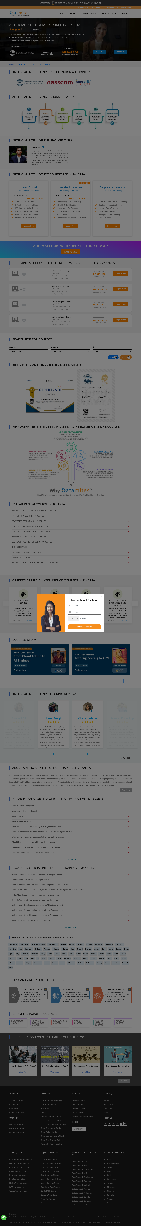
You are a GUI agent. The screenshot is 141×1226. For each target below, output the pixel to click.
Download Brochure (84, 627)
